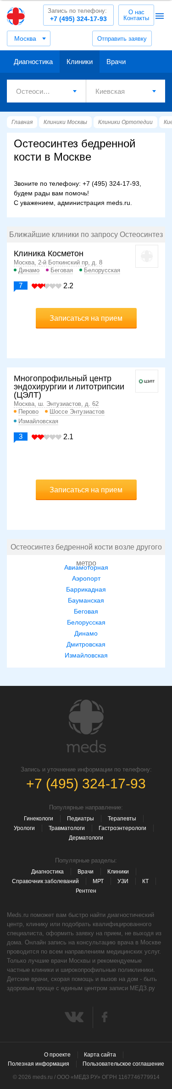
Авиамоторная (86, 567)
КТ (145, 881)
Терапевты (122, 818)
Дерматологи (86, 838)
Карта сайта (100, 1054)
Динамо (28, 270)
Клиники (80, 61)
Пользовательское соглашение (123, 1064)
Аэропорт (86, 578)
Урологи (24, 828)
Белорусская (102, 270)
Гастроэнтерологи (122, 828)
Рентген (86, 891)
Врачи (116, 61)
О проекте (57, 1054)
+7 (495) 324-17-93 (77, 14)
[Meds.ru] (86, 726)
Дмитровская (86, 644)
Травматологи (67, 828)
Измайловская (38, 421)
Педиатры (80, 818)
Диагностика (33, 61)
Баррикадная (86, 589)
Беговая (61, 270)
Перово (28, 411)
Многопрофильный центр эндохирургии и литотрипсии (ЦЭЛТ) (69, 386)
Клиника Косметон (48, 253)
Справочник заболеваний (45, 881)
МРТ (98, 881)
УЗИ (122, 881)
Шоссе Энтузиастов (77, 411)
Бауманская (86, 600)
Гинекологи (38, 818)
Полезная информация (38, 1064)
